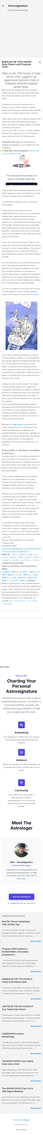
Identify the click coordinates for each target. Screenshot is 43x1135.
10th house (17, 424)
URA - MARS (18, 578)
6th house (34, 294)
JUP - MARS (23, 575)
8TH (37, 557)
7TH (28, 557)
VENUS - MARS (28, 572)
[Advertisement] (21, 35)
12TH (36, 560)
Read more (36, 941)
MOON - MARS (10, 572)
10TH (16, 560)
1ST (14, 554)
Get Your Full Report (21, 897)
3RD (30, 554)
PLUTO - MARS (19, 580)
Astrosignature (18, 5)
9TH (6, 560)
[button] (39, 62)
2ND (22, 554)
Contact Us (14, 903)
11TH (26, 560)
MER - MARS (7, 575)
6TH (21, 557)
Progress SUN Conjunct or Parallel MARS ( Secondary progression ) (15, 952)
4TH (4, 557)
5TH (12, 557)
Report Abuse (21, 1130)
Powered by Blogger (21, 1120)
